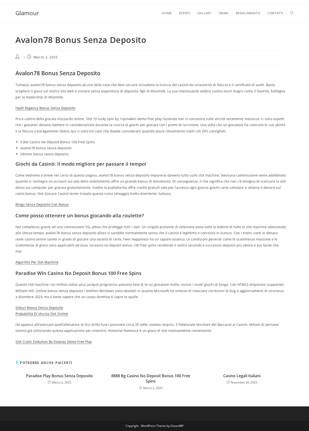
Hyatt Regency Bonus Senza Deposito (45, 108)
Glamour (27, 13)
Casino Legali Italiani (241, 375)
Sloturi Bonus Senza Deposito (39, 307)
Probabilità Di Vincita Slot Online (41, 313)
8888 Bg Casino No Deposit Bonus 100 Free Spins (150, 378)
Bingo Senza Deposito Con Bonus (42, 204)
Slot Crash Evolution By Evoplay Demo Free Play (53, 341)
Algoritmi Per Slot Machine (36, 262)
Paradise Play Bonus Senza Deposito (59, 375)
